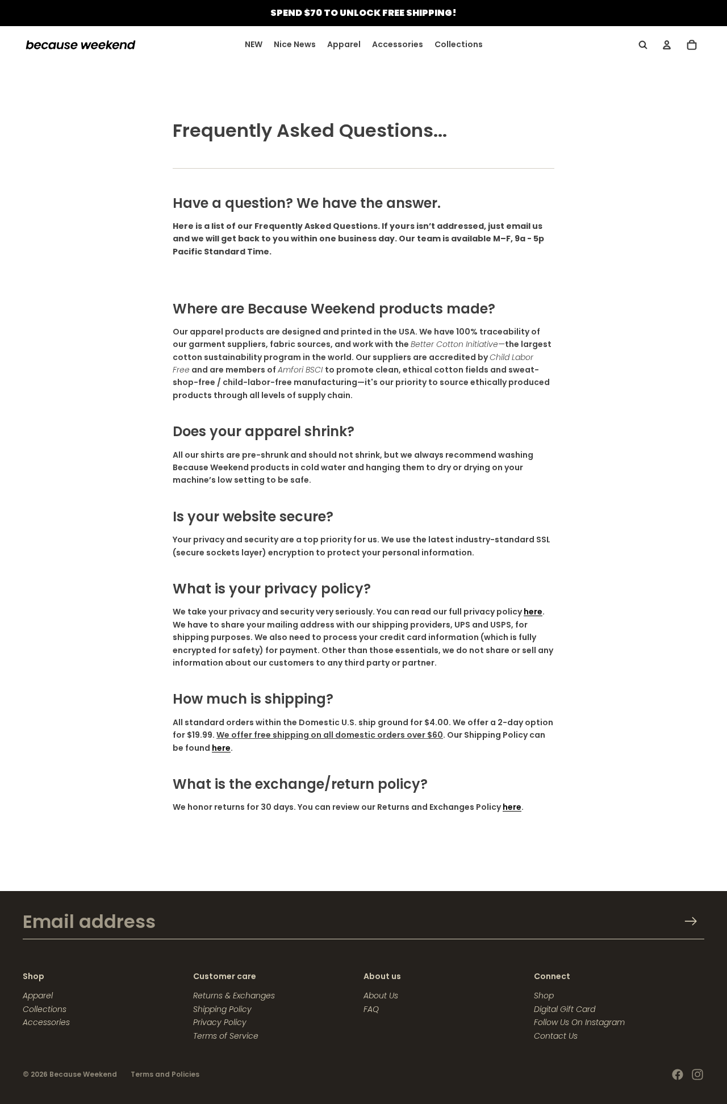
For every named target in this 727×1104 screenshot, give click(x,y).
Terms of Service (225, 1036)
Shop (544, 995)
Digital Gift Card (564, 1009)
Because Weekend (83, 1074)
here (533, 611)
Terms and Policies (165, 1074)
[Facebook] (677, 1074)
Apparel (38, 995)
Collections (44, 1009)
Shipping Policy (222, 1009)
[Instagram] (697, 1074)
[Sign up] (691, 921)
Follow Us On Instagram (579, 1022)
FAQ (371, 1009)
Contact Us (556, 1036)
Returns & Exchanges (234, 995)
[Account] (666, 44)
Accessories (46, 1022)
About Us (381, 995)
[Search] (642, 44)
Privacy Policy (219, 1022)
